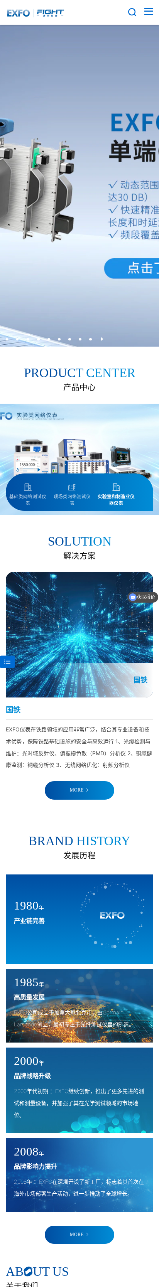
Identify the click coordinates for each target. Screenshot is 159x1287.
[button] (7, 339)
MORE (76, 790)
